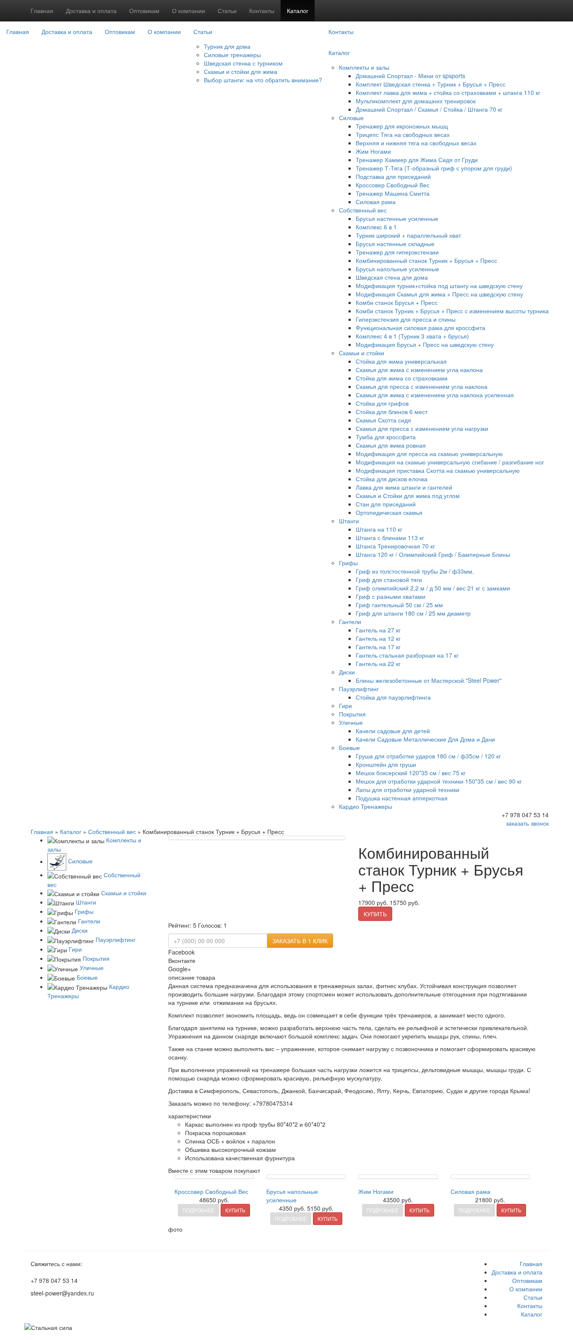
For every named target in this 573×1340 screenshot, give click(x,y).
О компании (188, 10)
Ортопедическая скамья (389, 512)
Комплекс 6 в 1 (376, 227)
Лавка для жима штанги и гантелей (404, 487)
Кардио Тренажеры (365, 806)
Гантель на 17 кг (378, 646)
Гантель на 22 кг (378, 663)
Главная (42, 10)
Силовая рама (376, 201)
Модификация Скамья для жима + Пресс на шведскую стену (439, 294)
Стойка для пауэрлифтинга (393, 697)
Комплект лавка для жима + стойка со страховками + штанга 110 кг (448, 92)
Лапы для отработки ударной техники (407, 789)
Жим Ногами (373, 151)
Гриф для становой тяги (389, 579)
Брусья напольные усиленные (397, 269)
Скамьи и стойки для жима (240, 71)
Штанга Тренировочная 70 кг (395, 546)
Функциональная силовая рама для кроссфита (420, 327)
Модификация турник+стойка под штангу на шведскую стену (439, 285)
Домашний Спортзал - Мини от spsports (410, 75)
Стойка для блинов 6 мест (391, 411)
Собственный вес (363, 210)
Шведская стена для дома (392, 277)
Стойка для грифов (382, 403)
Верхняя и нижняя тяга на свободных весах (416, 143)
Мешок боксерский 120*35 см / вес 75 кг (411, 772)
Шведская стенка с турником (243, 63)
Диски (347, 672)
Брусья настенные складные (395, 243)
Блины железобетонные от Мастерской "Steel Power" (429, 680)
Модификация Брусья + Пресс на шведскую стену (425, 344)
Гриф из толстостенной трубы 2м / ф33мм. (415, 571)
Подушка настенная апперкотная (402, 798)
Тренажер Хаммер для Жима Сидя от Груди (417, 159)
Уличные (351, 722)
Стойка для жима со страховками (402, 378)
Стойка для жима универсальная (401, 361)
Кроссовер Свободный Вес (393, 185)
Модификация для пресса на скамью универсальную (429, 453)
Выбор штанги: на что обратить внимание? (263, 80)
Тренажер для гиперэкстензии (397, 252)
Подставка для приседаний (393, 176)
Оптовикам (144, 10)
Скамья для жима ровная (391, 445)
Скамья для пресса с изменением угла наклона (421, 386)
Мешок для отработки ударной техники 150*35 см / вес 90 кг (439, 781)
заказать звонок (527, 823)
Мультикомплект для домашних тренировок (416, 101)
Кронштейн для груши (386, 764)
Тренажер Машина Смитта (393, 193)
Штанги (349, 521)
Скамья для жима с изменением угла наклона (419, 369)
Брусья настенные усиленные (397, 218)
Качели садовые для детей (393, 730)
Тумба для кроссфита (386, 437)
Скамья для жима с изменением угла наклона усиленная (435, 395)
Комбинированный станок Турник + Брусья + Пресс (426, 260)
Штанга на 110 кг (379, 529)
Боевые (349, 747)
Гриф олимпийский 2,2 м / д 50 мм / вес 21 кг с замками (433, 588)
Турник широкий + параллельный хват (408, 235)
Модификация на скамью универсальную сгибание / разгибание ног (450, 462)
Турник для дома (227, 46)
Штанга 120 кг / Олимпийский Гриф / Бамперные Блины (433, 554)
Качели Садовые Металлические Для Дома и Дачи (425, 739)
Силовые (351, 117)
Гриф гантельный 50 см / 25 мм (399, 605)
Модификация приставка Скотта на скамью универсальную (438, 470)
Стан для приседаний (386, 504)
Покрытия (352, 714)
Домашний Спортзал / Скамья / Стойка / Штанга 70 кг (429, 109)
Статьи (227, 10)
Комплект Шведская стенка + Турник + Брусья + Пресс (430, 84)
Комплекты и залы (364, 67)
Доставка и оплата (91, 10)
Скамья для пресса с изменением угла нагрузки (422, 428)
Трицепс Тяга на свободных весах (403, 134)
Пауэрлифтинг (359, 688)
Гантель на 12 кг (378, 638)
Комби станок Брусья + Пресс (397, 302)
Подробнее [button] (198, 1210)
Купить (375, 914)
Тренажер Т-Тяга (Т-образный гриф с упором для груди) (434, 168)
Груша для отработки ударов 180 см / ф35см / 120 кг (428, 756)
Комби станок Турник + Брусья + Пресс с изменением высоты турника (452, 311)
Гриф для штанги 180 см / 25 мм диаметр (413, 613)
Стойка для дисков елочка (391, 479)
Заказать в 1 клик (300, 940)
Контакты (261, 10)
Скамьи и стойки (361, 353)
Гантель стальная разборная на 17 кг (407, 655)
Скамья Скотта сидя (383, 420)
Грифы (348, 563)
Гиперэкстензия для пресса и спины (406, 319)
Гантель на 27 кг (378, 630)
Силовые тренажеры (232, 54)
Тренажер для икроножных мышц (402, 126)
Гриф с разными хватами (390, 596)
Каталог (297, 10)
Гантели (350, 621)
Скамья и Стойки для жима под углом (408, 495)
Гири (345, 705)
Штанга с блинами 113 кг (390, 537)
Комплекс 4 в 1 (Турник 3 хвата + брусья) (412, 336)
